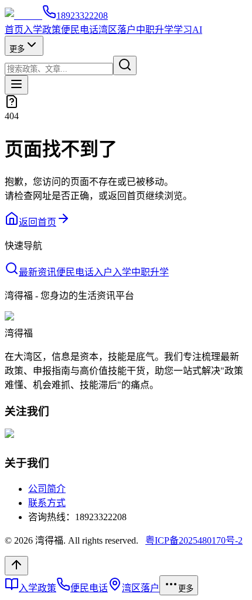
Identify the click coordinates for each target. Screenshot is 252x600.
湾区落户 (117, 30)
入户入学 (112, 272)
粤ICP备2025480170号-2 (194, 540)
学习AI (187, 30)
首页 (14, 30)
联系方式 (47, 503)
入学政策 (42, 30)
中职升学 (154, 30)
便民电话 (79, 30)
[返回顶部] (16, 565)
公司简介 (47, 489)
